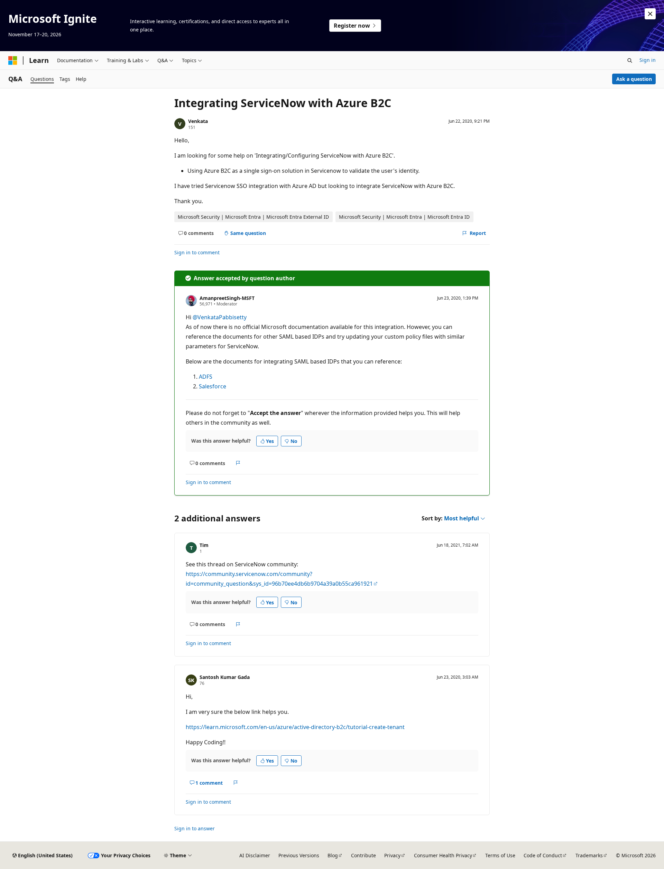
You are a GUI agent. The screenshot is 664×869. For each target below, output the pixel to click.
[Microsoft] (12, 60)
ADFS (205, 376)
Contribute (363, 855)
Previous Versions (298, 855)
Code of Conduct (543, 855)
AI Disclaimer (254, 855)
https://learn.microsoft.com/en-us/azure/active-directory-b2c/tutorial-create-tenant (295, 727)
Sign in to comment (197, 252)
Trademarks (589, 855)
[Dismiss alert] (650, 13)
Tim (204, 545)
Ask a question (634, 79)
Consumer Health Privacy (443, 855)
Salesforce (212, 386)
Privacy (392, 855)
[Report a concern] (238, 463)
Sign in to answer (194, 828)
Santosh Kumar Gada (225, 677)
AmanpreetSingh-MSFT (227, 298)
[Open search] (630, 60)
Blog (333, 855)
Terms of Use (500, 855)
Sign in (647, 60)
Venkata (198, 121)
